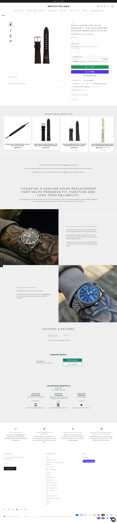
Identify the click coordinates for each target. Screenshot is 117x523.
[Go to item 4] (10, 41)
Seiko (73, 22)
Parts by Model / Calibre (36, 10)
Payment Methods (51, 469)
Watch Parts (18, 10)
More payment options (89, 75)
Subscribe (10, 468)
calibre (65, 172)
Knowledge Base (97, 10)
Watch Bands (52, 10)
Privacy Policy (50, 480)
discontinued (46, 294)
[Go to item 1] (10, 24)
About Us (48, 472)
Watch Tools (74, 10)
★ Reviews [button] (1, 263)
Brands (85, 10)
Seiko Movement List (51, 488)
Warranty (48, 501)
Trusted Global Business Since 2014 (59, 516)
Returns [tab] (66, 335)
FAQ (47, 493)
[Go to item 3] (10, 35)
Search (48, 457)
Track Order (49, 467)
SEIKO (26, 199)
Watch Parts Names (51, 496)
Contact (48, 475)
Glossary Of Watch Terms (53, 498)
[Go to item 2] (10, 29)
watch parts (65, 165)
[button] (74, 34)
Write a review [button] (72, 360)
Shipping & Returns (51, 460)
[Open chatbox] (113, 519)
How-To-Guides (50, 490)
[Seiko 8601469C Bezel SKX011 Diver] (81, 405)
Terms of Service (50, 477)
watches (20, 435)
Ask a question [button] (72, 364)
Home (3, 15)
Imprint (48, 504)
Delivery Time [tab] (53, 335)
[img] (58, 388)
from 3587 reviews (57, 390)
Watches (63, 10)
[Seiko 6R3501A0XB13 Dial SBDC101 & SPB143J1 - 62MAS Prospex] (35, 405)
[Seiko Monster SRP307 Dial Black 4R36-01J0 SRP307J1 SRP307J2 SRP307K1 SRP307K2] (58, 405)
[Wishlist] (108, 6)
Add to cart (89, 67)
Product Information (51, 482)
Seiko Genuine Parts (51, 485)
